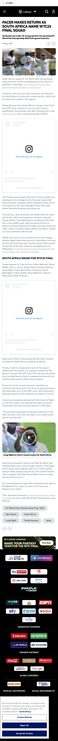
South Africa (30, 514)
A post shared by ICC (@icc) (29, 188)
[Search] (46, 11)
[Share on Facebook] (48, 44)
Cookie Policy (25, 711)
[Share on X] (54, 44)
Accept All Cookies (24, 733)
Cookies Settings (24, 717)
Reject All (24, 725)
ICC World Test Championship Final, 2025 (25, 508)
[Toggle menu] (4, 11)
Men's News (11, 514)
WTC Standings (9, 114)
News (48, 520)
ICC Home (9, 3)
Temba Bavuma (31, 520)
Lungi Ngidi (11, 520)
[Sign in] (53, 11)
